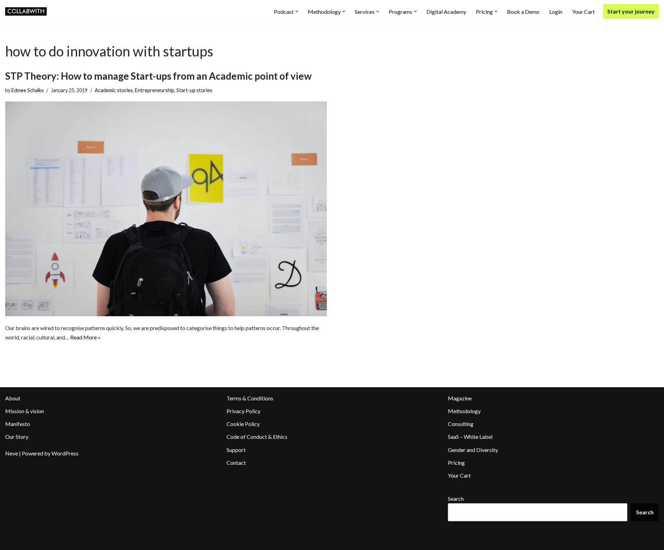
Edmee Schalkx (27, 90)
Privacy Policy (243, 411)
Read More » (85, 337)
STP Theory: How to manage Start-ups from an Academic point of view (158, 76)
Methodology (464, 411)
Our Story (16, 436)
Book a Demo (523, 11)
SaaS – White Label (470, 436)
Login (555, 11)
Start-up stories (194, 90)
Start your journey (631, 11)
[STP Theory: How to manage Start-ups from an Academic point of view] (166, 208)
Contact (236, 462)
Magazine (460, 398)
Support (236, 449)
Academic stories (114, 90)
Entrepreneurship (154, 90)
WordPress (65, 453)
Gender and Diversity (473, 449)
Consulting (460, 423)
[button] (296, 11)
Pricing (456, 462)
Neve (11, 453)
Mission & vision (24, 411)
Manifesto (17, 423)
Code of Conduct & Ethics (257, 436)
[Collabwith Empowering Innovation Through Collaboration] (26, 11)
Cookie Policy (243, 423)
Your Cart (583, 11)
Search (456, 498)
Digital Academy (446, 11)
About (12, 398)
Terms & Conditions (250, 398)
